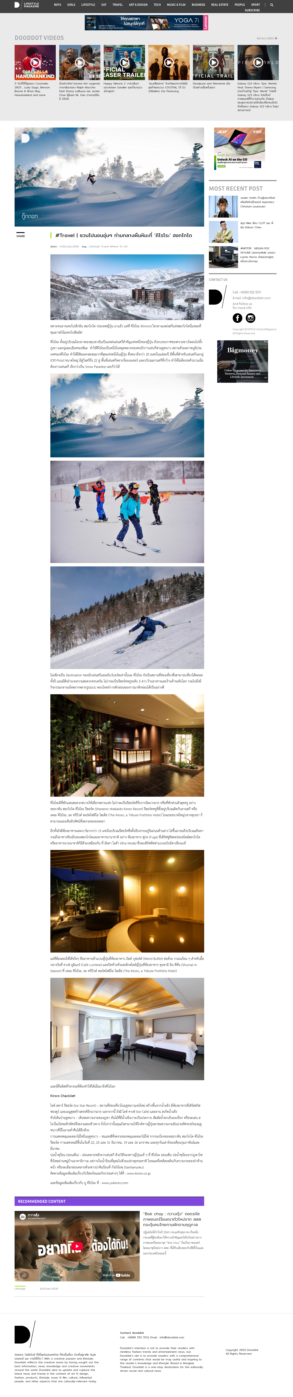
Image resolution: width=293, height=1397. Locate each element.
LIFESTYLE (88, 5)
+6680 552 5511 (250, 292)
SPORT (255, 5)
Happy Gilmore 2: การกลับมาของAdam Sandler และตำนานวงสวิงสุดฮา (123, 87)
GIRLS (71, 5)
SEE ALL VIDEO (265, 38)
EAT (103, 5)
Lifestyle (94, 246)
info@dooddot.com (256, 298)
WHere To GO (119, 246)
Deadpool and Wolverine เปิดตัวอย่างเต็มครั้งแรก (211, 85)
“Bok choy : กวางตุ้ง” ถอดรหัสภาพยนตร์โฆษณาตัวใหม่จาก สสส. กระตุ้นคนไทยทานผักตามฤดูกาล (172, 1219)
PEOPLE (240, 5)
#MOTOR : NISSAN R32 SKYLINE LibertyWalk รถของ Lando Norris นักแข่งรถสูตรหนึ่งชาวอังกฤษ (257, 255)
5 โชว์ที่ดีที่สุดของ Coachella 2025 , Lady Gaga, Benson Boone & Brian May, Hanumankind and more (32, 89)
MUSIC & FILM (176, 5)
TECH (157, 5)
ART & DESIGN (138, 5)
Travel (105, 246)
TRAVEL (118, 5)
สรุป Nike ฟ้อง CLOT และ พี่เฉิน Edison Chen (256, 225)
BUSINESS (198, 5)
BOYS (57, 5)
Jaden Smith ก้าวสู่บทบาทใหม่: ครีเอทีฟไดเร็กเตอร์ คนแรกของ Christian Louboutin (257, 202)
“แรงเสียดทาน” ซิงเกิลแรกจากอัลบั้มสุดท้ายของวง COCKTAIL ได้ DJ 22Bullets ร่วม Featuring (168, 87)
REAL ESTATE (219, 5)
